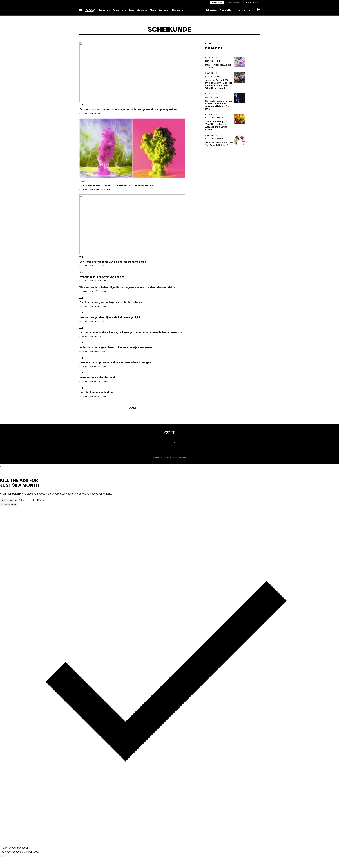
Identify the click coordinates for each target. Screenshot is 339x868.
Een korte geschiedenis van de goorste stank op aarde (112, 261)
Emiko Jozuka (99, 351)
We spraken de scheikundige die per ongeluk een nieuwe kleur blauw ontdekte (127, 287)
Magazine (104, 10)
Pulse (116, 10)
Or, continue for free (8, 504)
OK (2, 856)
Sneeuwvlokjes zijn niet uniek (97, 377)
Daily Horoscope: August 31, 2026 (218, 66)
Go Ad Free (217, 2)
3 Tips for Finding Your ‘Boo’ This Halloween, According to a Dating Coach (216, 126)
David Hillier (100, 281)
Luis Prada (214, 76)
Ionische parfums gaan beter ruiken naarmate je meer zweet (115, 347)
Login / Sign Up (233, 2)
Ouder (132, 407)
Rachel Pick (99, 321)
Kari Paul (98, 336)
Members (177, 10)
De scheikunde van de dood (96, 392)
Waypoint (164, 10)
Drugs (81, 272)
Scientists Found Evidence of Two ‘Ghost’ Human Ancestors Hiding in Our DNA (218, 105)
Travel (82, 181)
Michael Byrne (100, 306)
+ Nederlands (253, 2)
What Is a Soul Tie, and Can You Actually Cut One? (219, 143)
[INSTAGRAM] (166, 442)
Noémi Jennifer (100, 291)
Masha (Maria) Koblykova (104, 190)
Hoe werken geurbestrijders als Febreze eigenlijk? (109, 317)
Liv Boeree (98, 113)
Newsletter (226, 10)
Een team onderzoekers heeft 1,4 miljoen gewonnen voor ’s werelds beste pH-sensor (130, 332)
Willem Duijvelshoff (103, 381)
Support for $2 (6, 500)
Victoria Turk (100, 366)
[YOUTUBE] (177, 442)
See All (208, 43)
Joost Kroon (99, 266)
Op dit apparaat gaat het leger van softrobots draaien (111, 302)
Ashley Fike (215, 61)
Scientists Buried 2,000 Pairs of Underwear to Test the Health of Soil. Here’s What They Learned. (218, 84)
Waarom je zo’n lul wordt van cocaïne (102, 276)
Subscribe (211, 10)
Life (123, 10)
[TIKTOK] (172, 442)
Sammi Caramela (216, 118)
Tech (131, 10)
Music (153, 10)
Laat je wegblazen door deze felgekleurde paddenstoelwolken (117, 185)
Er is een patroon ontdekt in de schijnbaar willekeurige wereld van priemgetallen (128, 109)
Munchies (142, 10)
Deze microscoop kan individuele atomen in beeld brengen (115, 362)
